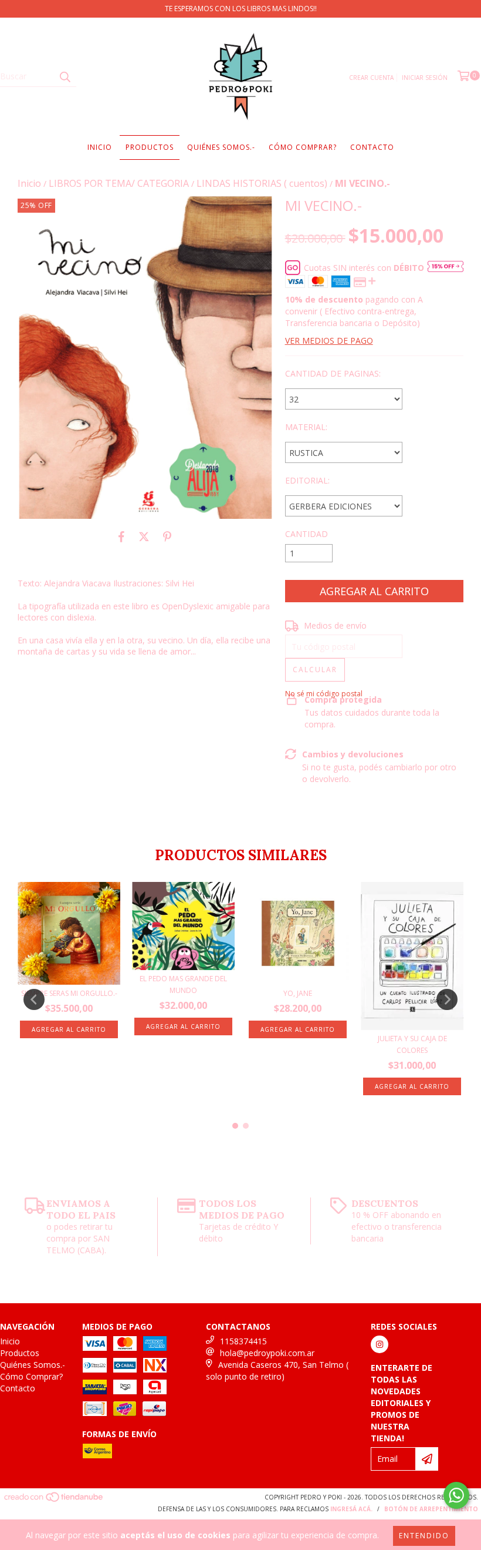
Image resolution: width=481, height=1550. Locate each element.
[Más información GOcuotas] (445, 267)
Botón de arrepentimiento (431, 1509)
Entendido (424, 1536)
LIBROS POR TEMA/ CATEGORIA (119, 183)
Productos (150, 147)
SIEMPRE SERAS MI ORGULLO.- (69, 993)
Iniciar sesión (425, 77)
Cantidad (306, 533)
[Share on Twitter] (144, 536)
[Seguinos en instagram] (379, 1344)
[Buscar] (64, 76)
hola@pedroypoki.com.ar (267, 1352)
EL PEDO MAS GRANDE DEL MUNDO (183, 984)
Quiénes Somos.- (221, 147)
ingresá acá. (351, 1509)
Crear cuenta (371, 77)
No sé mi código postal (324, 694)
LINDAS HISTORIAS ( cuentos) (262, 183)
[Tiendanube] (54, 1500)
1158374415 (243, 1341)
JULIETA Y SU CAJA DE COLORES (412, 1044)
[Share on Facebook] (121, 536)
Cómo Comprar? (303, 147)
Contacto (372, 147)
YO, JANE (297, 993)
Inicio (99, 147)
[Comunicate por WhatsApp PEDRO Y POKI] (456, 1495)
